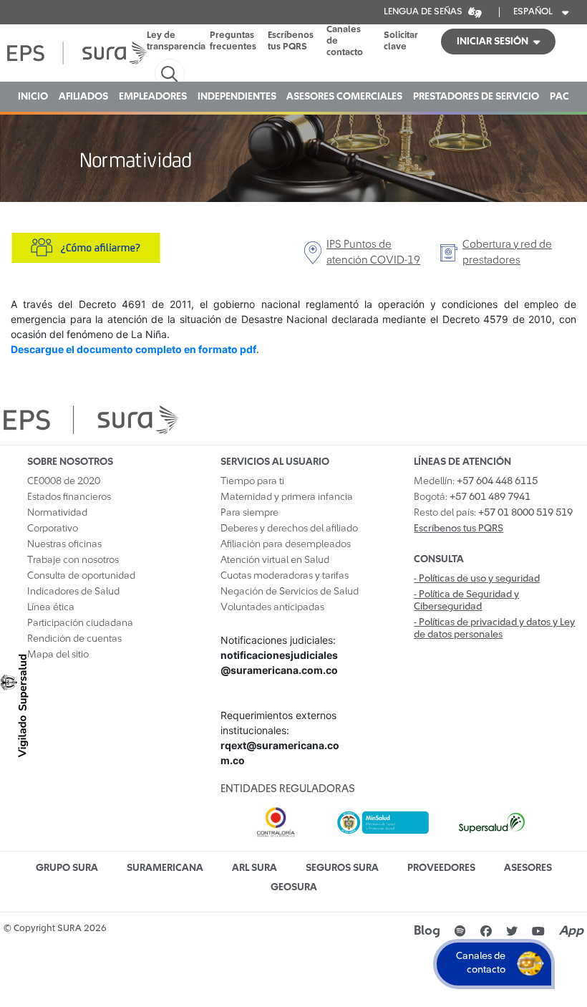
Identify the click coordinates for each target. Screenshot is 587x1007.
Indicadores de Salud (73, 592)
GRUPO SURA (67, 868)
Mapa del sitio (58, 655)
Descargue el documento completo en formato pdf (133, 349)
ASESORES (528, 868)
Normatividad (57, 513)
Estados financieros (69, 497)
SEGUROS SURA (342, 868)
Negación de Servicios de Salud (289, 592)
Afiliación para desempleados (285, 544)
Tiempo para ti (252, 481)
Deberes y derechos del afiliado (289, 529)
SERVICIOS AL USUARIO (274, 462)
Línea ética (50, 607)
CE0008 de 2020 (63, 481)
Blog (427, 931)
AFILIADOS (83, 97)
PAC (559, 97)
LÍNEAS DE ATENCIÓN (462, 462)
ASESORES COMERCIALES (344, 97)
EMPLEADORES (153, 97)
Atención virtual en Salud (274, 560)
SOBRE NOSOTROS (70, 462)
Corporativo (52, 529)
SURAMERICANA (165, 868)
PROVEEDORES (441, 868)
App (571, 931)
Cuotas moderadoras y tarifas (284, 576)
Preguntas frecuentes (233, 41)
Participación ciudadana (80, 623)
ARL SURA (254, 868)
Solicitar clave (401, 41)
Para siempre (249, 513)
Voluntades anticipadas (272, 607)
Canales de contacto (344, 41)
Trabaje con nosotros (73, 560)
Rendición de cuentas (74, 639)
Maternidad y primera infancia (286, 497)
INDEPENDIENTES (237, 97)
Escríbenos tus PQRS (291, 41)
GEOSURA (294, 887)
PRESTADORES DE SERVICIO (476, 97)
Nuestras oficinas (64, 544)
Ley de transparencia (176, 41)
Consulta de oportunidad (81, 576)
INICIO (33, 97)
